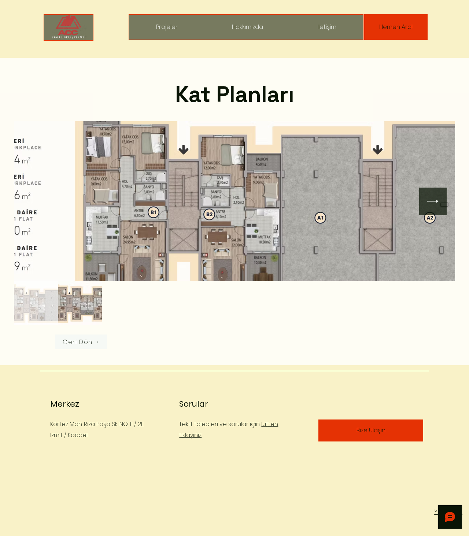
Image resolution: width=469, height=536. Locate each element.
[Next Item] (433, 201)
